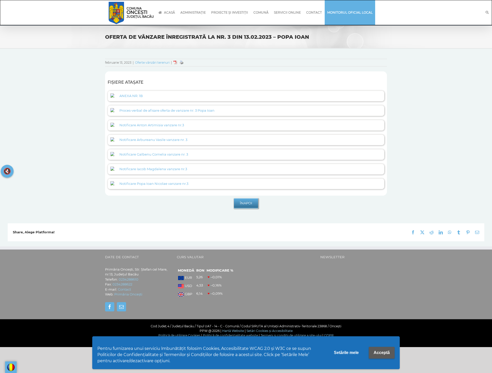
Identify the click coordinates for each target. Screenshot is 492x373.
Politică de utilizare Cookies (179, 335)
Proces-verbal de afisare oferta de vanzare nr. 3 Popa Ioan (166, 110)
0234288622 (122, 284)
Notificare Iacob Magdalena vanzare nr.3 (153, 169)
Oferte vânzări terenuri (152, 62)
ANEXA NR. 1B (131, 96)
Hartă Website (233, 331)
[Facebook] (109, 306)
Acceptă (382, 352)
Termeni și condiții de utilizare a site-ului (291, 335)
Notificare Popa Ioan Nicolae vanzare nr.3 (153, 183)
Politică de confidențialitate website (230, 335)
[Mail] (121, 306)
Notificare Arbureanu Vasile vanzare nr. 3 (153, 140)
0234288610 (128, 279)
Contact (124, 289)
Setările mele (346, 352)
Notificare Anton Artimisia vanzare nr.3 (151, 125)
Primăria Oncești (128, 294)
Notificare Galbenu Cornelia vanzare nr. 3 (153, 154)
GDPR (329, 335)
